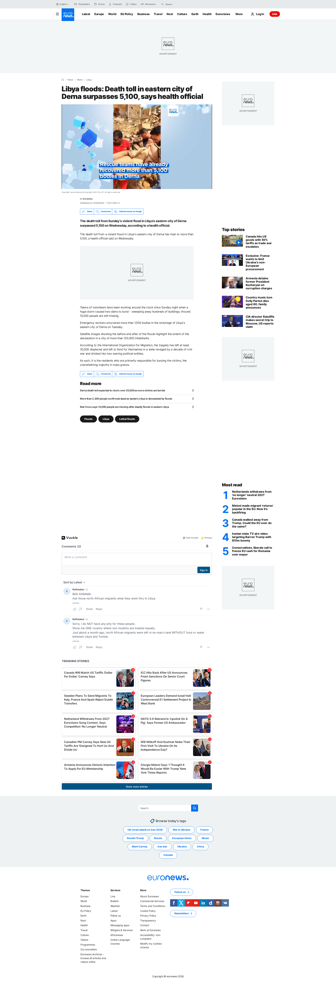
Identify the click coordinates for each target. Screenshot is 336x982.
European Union (182, 838)
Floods (88, 418)
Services (115, 890)
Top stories (233, 229)
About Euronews (149, 896)
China (200, 846)
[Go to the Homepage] (68, 14)
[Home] (63, 79)
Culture (182, 14)
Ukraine (182, 846)
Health (207, 14)
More (143, 890)
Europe (99, 14)
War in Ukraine (181, 829)
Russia (158, 838)
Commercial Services (152, 901)
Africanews (116, 934)
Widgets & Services (121, 930)
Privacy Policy (148, 915)
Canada (168, 854)
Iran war (162, 846)
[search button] (162, 4)
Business (143, 14)
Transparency (148, 920)
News (70, 80)
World (112, 14)
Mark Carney (139, 846)
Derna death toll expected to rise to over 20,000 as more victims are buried (122, 390)
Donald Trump (135, 838)
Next (170, 14)
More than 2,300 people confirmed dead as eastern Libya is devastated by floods (126, 398)
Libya (89, 80)
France (204, 829)
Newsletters (181, 913)
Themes (85, 890)
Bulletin (114, 901)
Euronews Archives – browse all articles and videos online (93, 958)
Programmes (87, 944)
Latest (86, 14)
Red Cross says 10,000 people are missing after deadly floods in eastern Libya (124, 406)
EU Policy (127, 14)
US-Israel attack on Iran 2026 (145, 829)
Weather (115, 905)
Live (274, 13)
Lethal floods (127, 418)
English (63, 4)
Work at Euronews (150, 930)
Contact (144, 925)
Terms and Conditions (152, 905)
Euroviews (223, 14)
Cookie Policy (148, 910)
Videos (84, 939)
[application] (137, 146)
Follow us (115, 915)
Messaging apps (119, 925)
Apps (113, 920)
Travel (158, 14)
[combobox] (180, 4)
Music (205, 838)
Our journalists (88, 949)
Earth (194, 14)
